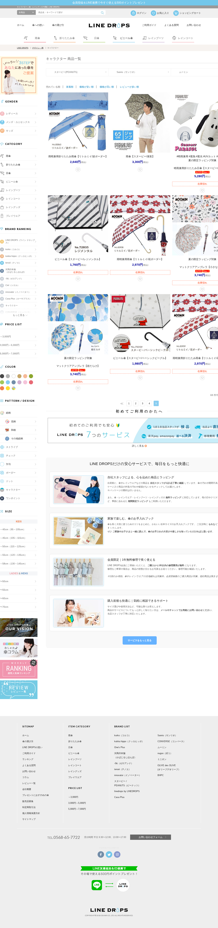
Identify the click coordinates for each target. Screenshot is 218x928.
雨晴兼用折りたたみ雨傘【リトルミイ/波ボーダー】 (78, 156)
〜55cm (4, 589)
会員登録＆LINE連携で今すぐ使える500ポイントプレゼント (109, 2)
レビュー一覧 (29, 783)
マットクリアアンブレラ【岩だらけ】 (78, 365)
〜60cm (4, 598)
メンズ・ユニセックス (18, 122)
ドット (9, 481)
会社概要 (26, 789)
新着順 (69, 86)
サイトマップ (29, 819)
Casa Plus (119, 797)
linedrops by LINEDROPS (127, 791)
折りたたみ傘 (13, 164)
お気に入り (163, 13)
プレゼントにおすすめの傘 (35, 795)
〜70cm (4, 606)
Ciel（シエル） (12, 285)
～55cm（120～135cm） (13, 555)
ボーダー (10, 472)
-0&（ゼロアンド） (14, 278)
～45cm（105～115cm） (13, 538)
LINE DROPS (22, 48)
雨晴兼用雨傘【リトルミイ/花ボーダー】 (140, 259)
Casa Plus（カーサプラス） (18, 299)
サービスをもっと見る (140, 640)
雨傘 (8, 156)
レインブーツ (75, 759)
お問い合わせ (194, 25)
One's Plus (119, 747)
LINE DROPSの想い (32, 747)
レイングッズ (13, 207)
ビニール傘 (12, 181)
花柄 (13, 421)
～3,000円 (5, 336)
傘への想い (38, 25)
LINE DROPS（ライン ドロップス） (20, 241)
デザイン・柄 (37, 48)
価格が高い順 (107, 86)
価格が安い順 (86, 86)
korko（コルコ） (13, 249)
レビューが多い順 (129, 86)
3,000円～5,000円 (9, 345)
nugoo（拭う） (165, 753)
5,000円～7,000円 (9, 353)
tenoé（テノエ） (13, 263)
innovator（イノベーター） (17, 292)
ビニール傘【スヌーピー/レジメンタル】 (78, 259)
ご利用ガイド (149, 25)
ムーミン (162, 747)
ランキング (27, 759)
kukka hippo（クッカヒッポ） (19, 256)
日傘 (8, 173)
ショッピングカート (190, 13)
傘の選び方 (58, 25)
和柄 (13, 430)
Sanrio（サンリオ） (126, 72)
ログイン (141, 13)
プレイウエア (13, 215)
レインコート (75, 765)
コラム (25, 777)
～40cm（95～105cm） (13, 529)
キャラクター (13, 489)
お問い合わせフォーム (150, 837)
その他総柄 (17, 438)
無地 (8, 464)
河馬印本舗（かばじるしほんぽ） (15, 270)
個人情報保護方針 (31, 813)
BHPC (161, 775)
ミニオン (162, 759)
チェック (10, 455)
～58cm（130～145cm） (13, 563)
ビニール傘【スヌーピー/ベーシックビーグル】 (140, 358)
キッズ (9, 130)
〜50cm (4, 581)
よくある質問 (171, 25)
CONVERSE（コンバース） (171, 741)
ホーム (20, 25)
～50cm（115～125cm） (13, 546)
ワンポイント (13, 498)
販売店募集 (27, 801)
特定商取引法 (29, 807)
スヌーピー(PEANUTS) (65, 72)
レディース (12, 113)
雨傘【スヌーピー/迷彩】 (140, 156)
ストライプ (12, 447)
